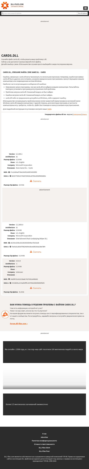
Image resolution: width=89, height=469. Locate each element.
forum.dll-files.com (18, 323)
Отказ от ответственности (44, 444)
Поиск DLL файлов (82, 13)
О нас (44, 434)
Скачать (37, 181)
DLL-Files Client (44, 447)
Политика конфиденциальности (44, 441)
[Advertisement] (44, 38)
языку (84, 114)
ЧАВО (49, 109)
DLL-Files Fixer (44, 451)
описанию (77, 114)
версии (69, 114)
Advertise (44, 437)
